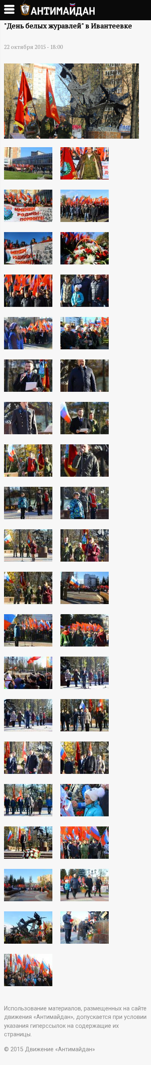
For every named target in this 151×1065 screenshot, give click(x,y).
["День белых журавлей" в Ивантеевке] (71, 136)
